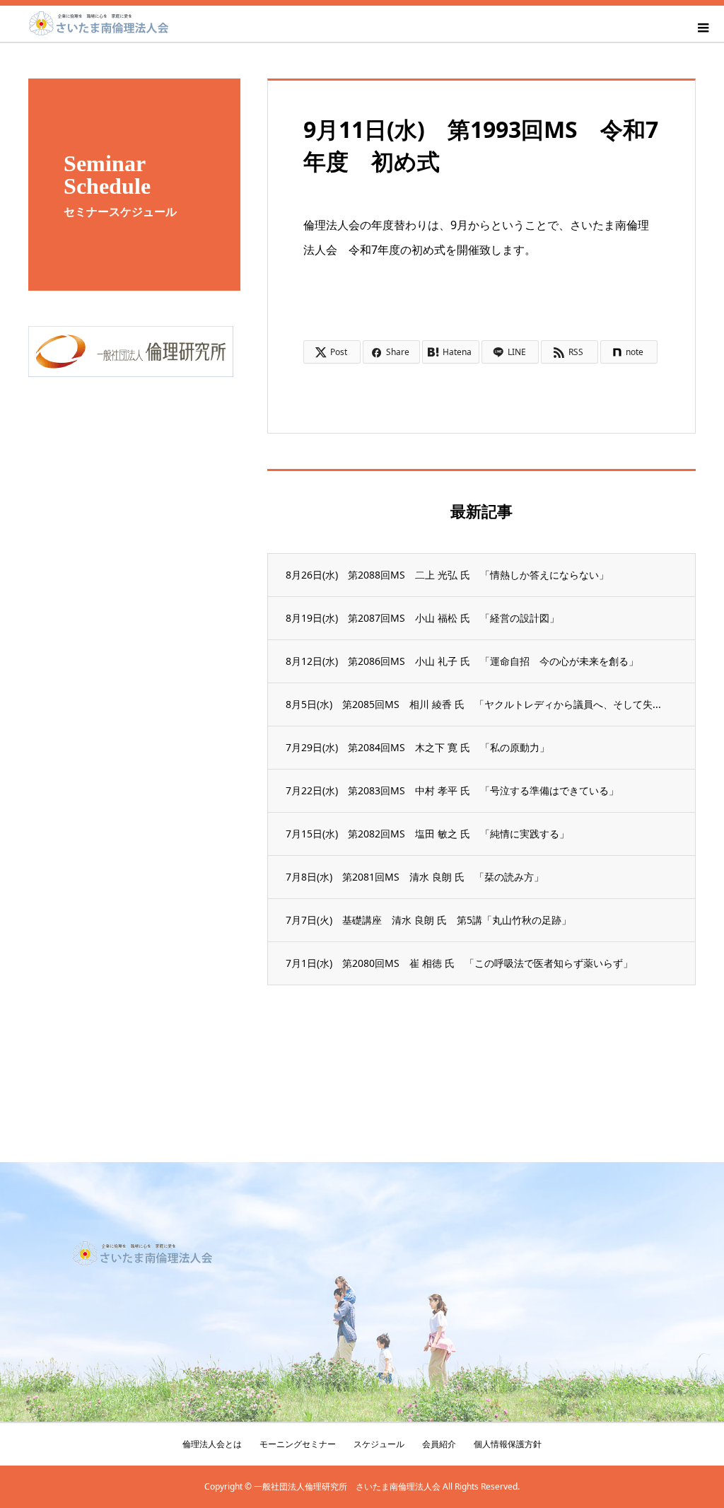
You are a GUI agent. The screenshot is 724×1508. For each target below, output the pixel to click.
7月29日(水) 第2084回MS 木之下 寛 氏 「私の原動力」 (417, 747)
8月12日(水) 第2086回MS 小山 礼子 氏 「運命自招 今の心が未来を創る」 (462, 661)
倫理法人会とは (212, 1444)
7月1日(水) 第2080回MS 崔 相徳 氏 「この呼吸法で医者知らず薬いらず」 (459, 963)
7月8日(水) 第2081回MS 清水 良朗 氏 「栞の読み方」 (415, 876)
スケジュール (379, 1444)
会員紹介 (439, 1444)
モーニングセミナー (297, 1444)
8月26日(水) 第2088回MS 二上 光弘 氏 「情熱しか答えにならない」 (447, 574)
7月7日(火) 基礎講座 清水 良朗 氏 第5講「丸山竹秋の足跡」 (428, 920)
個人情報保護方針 (508, 1444)
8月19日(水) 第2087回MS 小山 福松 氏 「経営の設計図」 (422, 618)
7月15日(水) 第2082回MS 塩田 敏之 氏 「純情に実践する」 (427, 833)
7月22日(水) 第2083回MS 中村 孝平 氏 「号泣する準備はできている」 (452, 790)
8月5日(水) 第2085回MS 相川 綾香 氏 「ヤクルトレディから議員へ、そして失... (473, 704)
